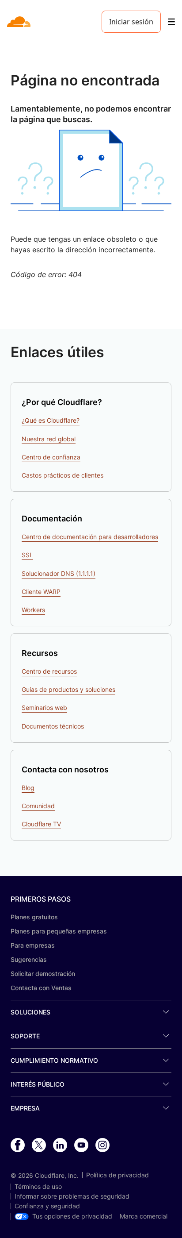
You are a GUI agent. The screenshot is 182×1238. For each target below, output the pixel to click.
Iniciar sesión (131, 22)
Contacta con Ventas (41, 987)
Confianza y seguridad (47, 1206)
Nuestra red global (49, 439)
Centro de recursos (49, 671)
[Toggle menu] (171, 22)
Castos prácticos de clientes (62, 475)
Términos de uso (38, 1187)
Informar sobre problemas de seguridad (72, 1196)
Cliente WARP (41, 591)
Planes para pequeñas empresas (59, 931)
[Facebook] (18, 1145)
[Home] (19, 21)
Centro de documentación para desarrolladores (90, 536)
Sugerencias (29, 959)
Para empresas (33, 945)
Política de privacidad (117, 1175)
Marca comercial (143, 1216)
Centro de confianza (51, 457)
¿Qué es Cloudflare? (51, 420)
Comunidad (38, 806)
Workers (33, 609)
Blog (28, 787)
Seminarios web (44, 707)
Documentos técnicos (53, 726)
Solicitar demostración (43, 973)
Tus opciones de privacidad (72, 1216)
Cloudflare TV (41, 824)
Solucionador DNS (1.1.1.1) (58, 573)
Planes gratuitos (34, 917)
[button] (91, 170)
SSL (27, 555)
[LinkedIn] (60, 1145)
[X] (39, 1145)
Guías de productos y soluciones (68, 689)
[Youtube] (81, 1145)
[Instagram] (102, 1145)
